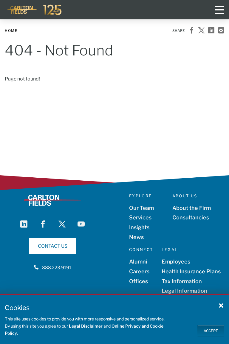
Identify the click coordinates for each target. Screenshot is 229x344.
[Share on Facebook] (191, 31)
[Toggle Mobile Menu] (219, 10)
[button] (221, 305)
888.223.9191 (56, 267)
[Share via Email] (221, 31)
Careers (139, 271)
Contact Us (52, 246)
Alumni (138, 261)
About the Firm (191, 208)
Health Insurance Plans (191, 271)
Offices (138, 281)
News (136, 237)
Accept (211, 330)
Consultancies (190, 217)
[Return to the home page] (34, 10)
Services (140, 217)
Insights (139, 227)
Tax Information (182, 281)
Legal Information (184, 291)
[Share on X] (201, 31)
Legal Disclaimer (86, 325)
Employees (176, 261)
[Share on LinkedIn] (211, 31)
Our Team (141, 208)
